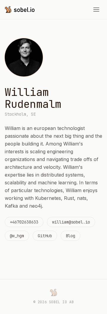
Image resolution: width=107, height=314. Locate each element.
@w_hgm (17, 235)
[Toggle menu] (96, 10)
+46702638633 (24, 222)
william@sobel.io (71, 222)
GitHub (45, 235)
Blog (70, 235)
